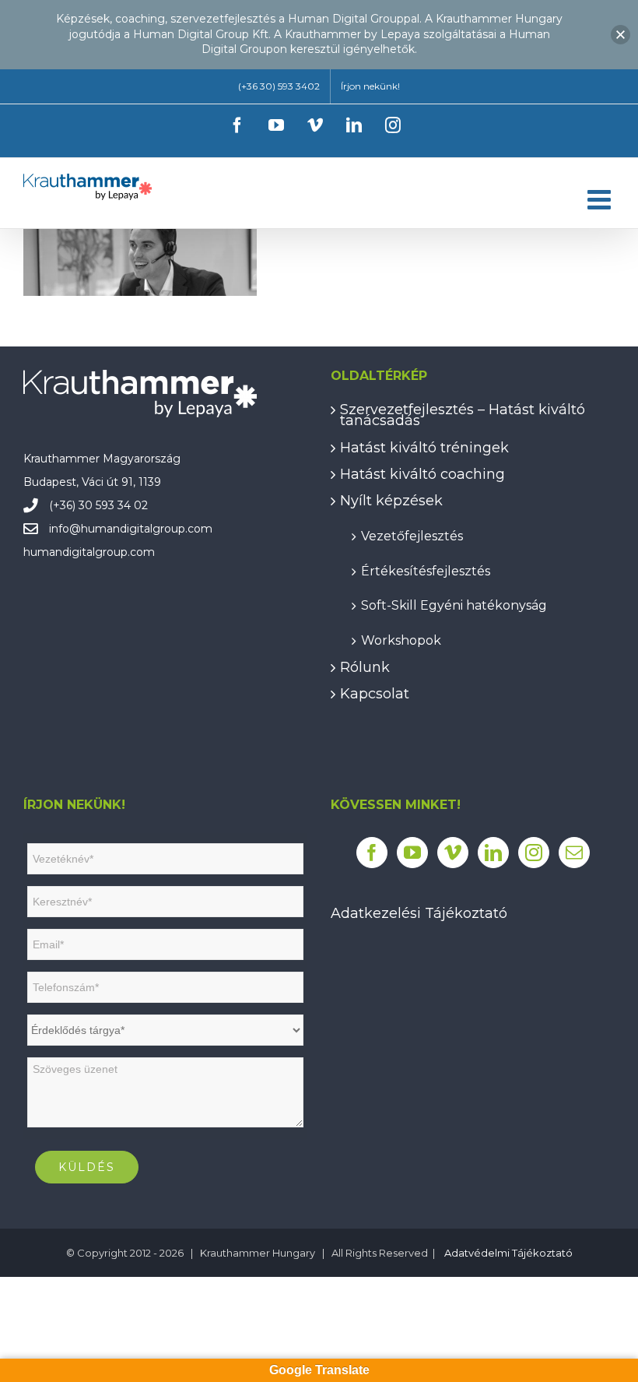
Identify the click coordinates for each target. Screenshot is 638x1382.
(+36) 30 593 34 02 (98, 505)
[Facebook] (371, 852)
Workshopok (401, 639)
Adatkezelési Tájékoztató (419, 913)
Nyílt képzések (391, 500)
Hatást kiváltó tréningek (424, 447)
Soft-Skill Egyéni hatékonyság (454, 604)
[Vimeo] (452, 852)
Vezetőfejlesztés (412, 535)
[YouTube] (412, 852)
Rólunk (365, 667)
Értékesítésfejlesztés (425, 570)
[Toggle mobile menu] (601, 199)
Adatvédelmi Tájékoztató (508, 1253)
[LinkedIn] (493, 852)
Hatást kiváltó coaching (422, 474)
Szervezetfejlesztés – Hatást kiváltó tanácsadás (462, 415)
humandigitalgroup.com (146, 529)
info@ (65, 529)
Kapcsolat (374, 693)
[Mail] (574, 852)
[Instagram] (533, 852)
